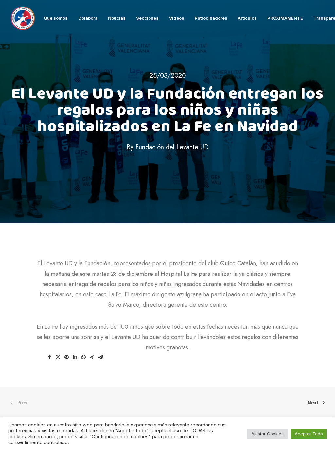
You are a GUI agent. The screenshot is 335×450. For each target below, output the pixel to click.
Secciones (147, 18)
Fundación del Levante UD (172, 147)
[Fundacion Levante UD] (22, 18)
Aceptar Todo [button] (309, 433)
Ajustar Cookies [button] (267, 433)
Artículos (247, 18)
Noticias (117, 18)
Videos (176, 18)
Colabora (87, 18)
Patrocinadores (211, 18)
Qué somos (56, 18)
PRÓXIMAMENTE (285, 18)
